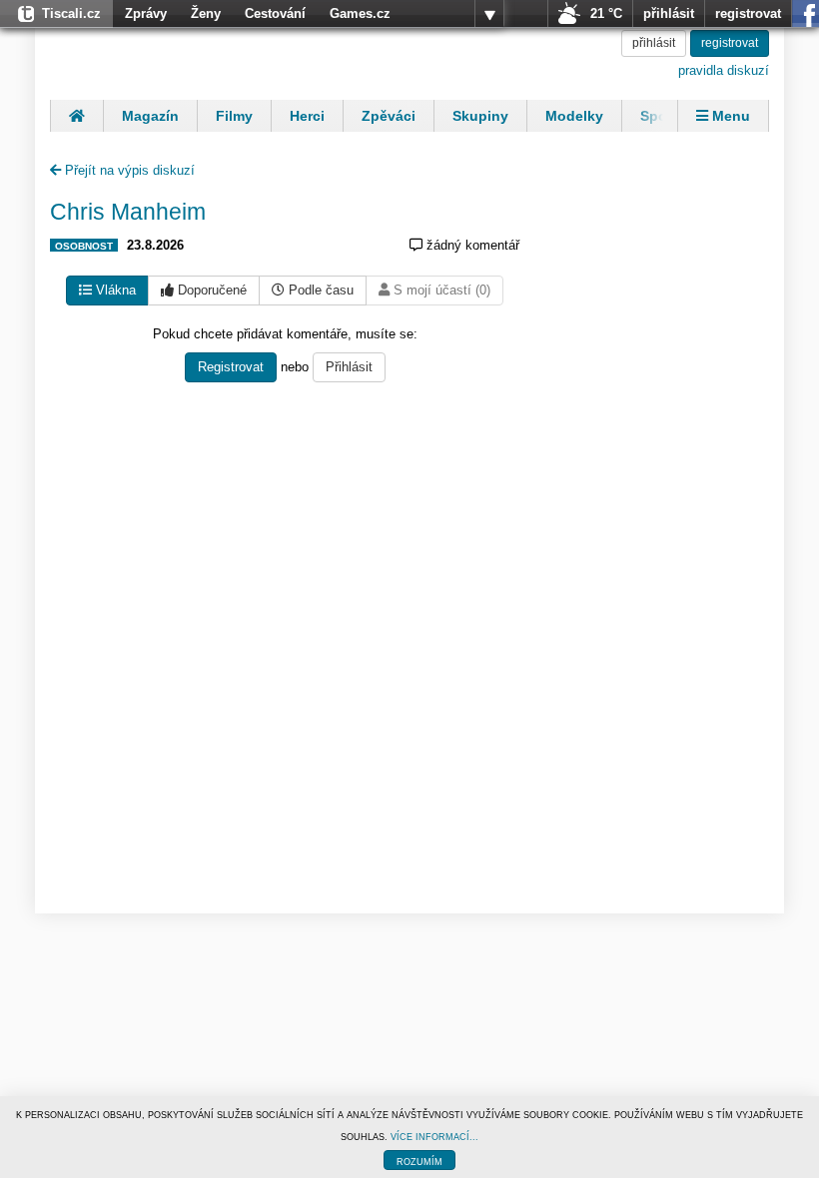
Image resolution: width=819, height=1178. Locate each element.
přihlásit (668, 13)
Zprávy (146, 13)
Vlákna (114, 290)
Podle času (319, 290)
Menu (729, 116)
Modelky (574, 116)
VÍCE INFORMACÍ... (434, 1137)
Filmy (234, 116)
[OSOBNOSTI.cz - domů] (180, 55)
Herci (307, 116)
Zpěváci (388, 116)
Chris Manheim (128, 212)
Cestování (275, 13)
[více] (489, 14)
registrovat (748, 13)
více (489, 14)
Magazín (150, 116)
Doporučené (210, 290)
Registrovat (231, 366)
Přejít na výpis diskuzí (128, 170)
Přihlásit (349, 366)
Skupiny (480, 116)
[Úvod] (76, 116)
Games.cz (360, 13)
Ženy (206, 13)
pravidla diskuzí (723, 70)
